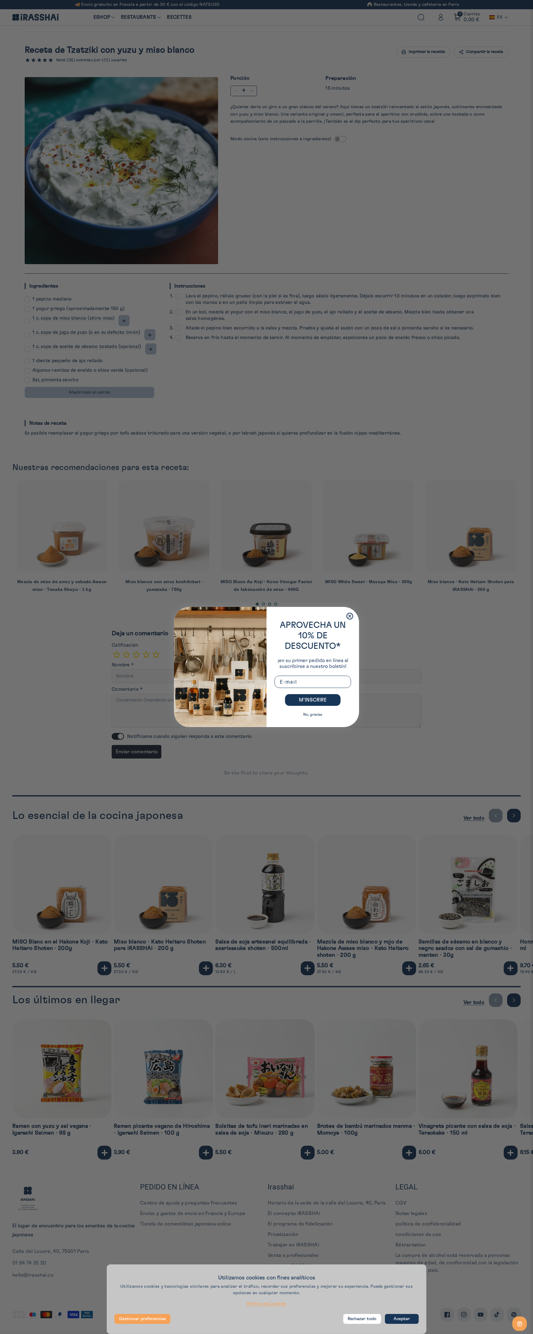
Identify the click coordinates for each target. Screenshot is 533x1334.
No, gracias (312, 714)
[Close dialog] (350, 616)
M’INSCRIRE (313, 700)
